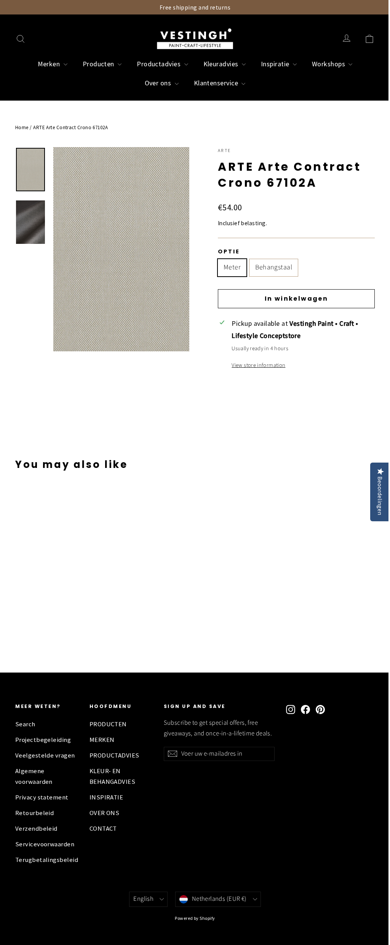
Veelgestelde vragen (45, 755)
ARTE (224, 150)
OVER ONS (105, 813)
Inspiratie (276, 63)
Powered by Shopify (195, 918)
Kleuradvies (221, 63)
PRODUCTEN (108, 724)
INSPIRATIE (106, 797)
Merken (50, 63)
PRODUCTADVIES (114, 755)
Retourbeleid (34, 813)
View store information (258, 365)
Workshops (329, 63)
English (143, 898)
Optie (229, 251)
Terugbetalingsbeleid (46, 860)
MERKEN (102, 740)
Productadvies (159, 63)
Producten (99, 63)
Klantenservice (217, 82)
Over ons (159, 82)
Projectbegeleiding (43, 740)
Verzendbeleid (36, 829)
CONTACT (103, 829)
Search (25, 724)
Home (22, 127)
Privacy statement (42, 797)
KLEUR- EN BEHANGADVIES (112, 776)
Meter (232, 267)
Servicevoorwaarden (44, 844)
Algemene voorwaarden (34, 776)
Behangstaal (273, 267)
